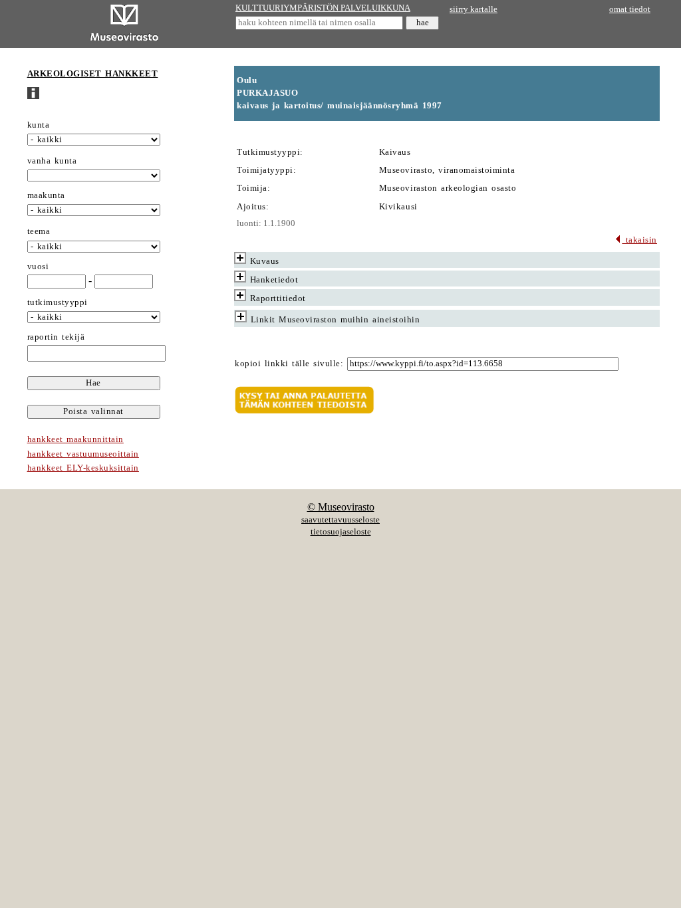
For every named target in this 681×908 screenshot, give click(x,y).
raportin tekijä (56, 337)
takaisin (639, 240)
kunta (38, 125)
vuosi (38, 266)
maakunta (46, 195)
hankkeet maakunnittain (75, 439)
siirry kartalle (473, 9)
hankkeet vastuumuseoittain (83, 454)
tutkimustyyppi (57, 302)
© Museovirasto (340, 506)
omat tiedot (629, 9)
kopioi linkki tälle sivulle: (289, 363)
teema (39, 231)
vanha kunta (52, 161)
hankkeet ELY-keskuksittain (83, 468)
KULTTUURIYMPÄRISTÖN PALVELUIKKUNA (322, 8)
